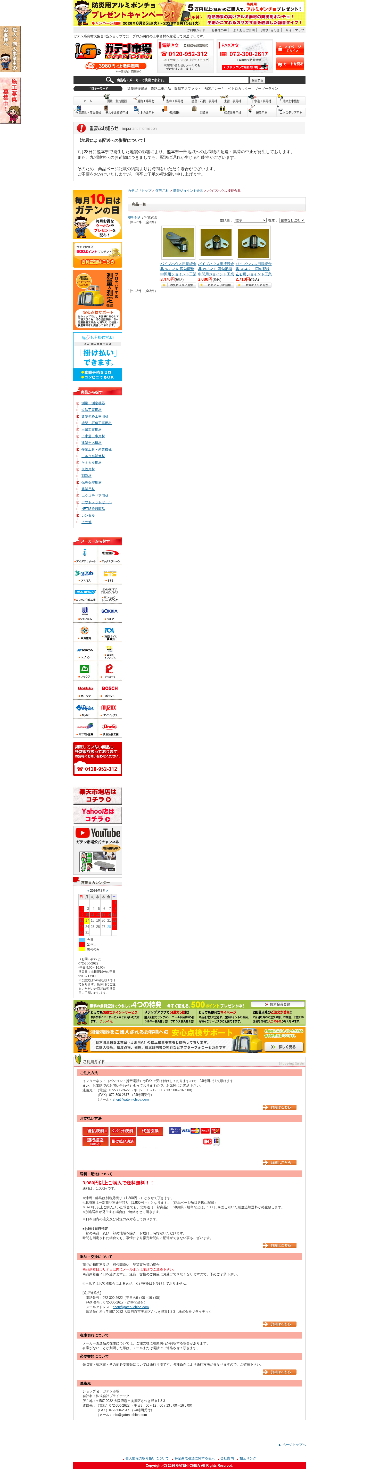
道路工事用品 (161, 88)
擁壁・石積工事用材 (204, 99)
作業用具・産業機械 (88, 111)
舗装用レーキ (214, 88)
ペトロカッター (239, 88)
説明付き (134, 217)
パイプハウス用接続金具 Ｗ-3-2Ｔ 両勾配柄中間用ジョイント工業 (216, 269)
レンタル (88, 515)
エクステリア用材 (291, 111)
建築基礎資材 (137, 88)
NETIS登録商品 (93, 509)
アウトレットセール (96, 502)
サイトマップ (295, 30)
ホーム (88, 99)
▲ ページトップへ (292, 1445)
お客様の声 (219, 30)
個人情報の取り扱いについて (147, 1458)
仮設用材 (175, 111)
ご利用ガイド (196, 30)
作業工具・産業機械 (96, 449)
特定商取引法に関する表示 (195, 1458)
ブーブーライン (266, 88)
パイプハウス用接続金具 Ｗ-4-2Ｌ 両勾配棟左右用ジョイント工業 (254, 269)
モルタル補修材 (93, 456)
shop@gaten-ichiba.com (131, 1099)
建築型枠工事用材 (94, 416)
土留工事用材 (233, 99)
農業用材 (262, 111)
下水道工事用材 (262, 99)
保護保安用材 (91, 482)
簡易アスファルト (187, 88)
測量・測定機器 (117, 99)
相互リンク (248, 1458)
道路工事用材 (146, 99)
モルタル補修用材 (117, 111)
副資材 (204, 111)
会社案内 (227, 1458)
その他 (86, 522)
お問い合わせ (270, 30)
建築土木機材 (291, 99)
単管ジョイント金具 (188, 191)
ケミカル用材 (146, 111)
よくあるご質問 (244, 30)
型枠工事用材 (175, 99)
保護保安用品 (233, 111)
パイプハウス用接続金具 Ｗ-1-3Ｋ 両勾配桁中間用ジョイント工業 (178, 269)
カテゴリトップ (139, 191)
